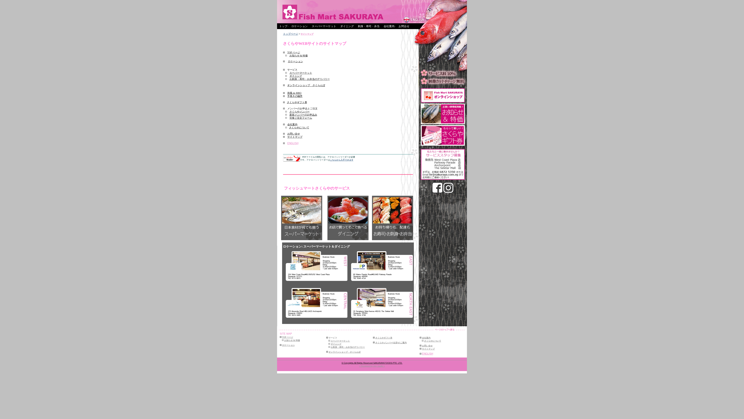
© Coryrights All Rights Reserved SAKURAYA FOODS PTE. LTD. (372, 363)
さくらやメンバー (299, 111)
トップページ (290, 33)
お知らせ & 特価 (298, 55)
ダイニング (347, 26)
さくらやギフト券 (297, 102)
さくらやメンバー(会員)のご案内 (391, 342)
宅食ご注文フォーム (300, 117)
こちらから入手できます (341, 160)
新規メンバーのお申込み (303, 114)
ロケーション (299, 26)
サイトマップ (307, 34)
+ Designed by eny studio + (372, 366)
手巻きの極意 (294, 96)
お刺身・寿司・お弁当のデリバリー (309, 79)
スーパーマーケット (324, 26)
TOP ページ (293, 52)
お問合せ (404, 26)
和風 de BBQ (294, 93)
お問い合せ (293, 133)
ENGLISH (292, 143)
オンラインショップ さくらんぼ (306, 85)
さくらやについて (299, 127)
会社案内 (389, 26)
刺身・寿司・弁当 (369, 26)
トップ (283, 26)
